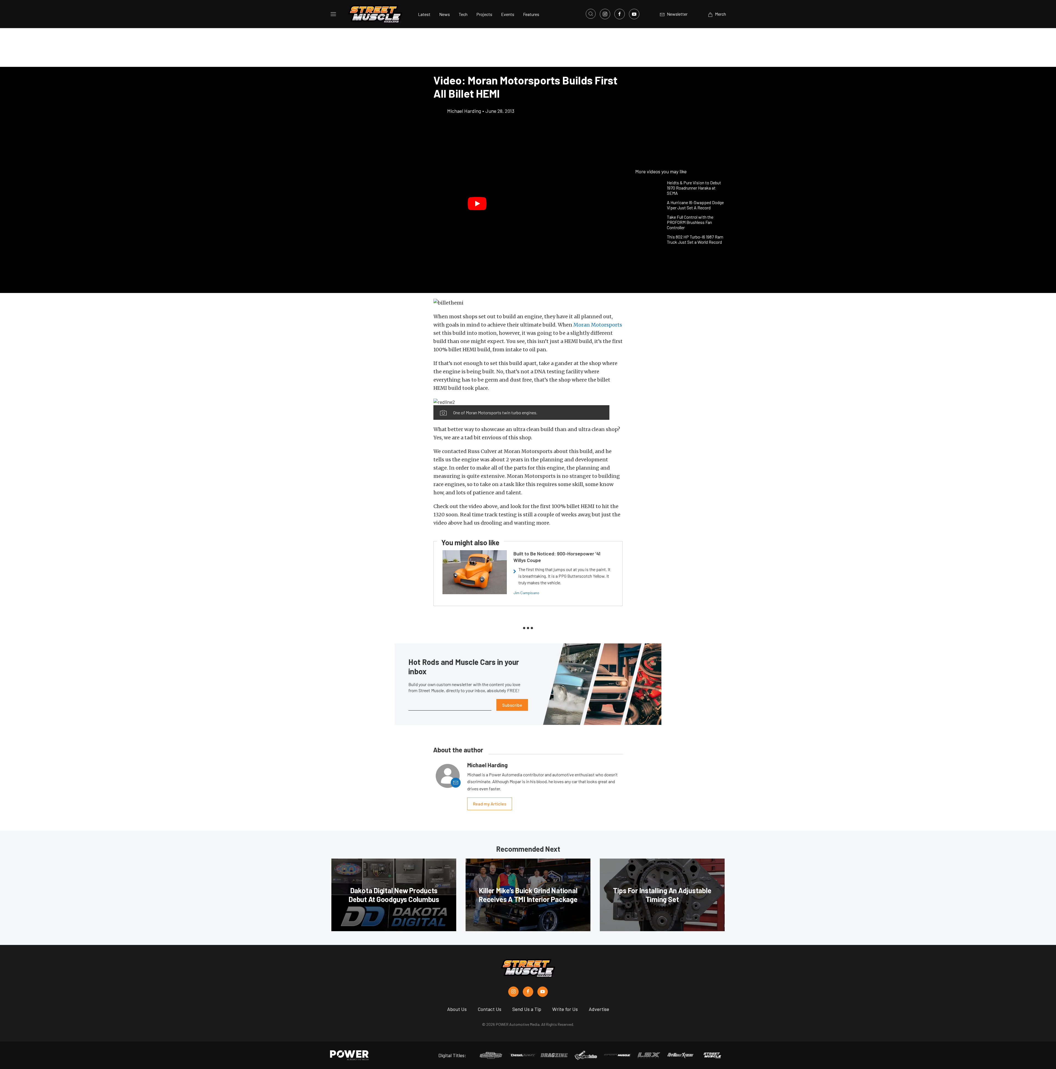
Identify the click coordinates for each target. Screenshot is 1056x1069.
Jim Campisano (526, 592)
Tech (463, 14)
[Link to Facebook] (619, 14)
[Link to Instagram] (605, 14)
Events (507, 14)
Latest (424, 14)
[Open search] (591, 14)
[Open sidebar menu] (333, 14)
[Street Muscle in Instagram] (513, 991)
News (444, 14)
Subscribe (512, 705)
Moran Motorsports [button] (597, 325)
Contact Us (489, 1009)
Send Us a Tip (526, 1009)
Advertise (599, 1009)
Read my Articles (489, 803)
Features (531, 14)
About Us (457, 1009)
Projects (484, 14)
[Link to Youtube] (634, 14)
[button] (477, 203)
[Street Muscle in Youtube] (542, 991)
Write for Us (565, 1009)
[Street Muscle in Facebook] (528, 991)
